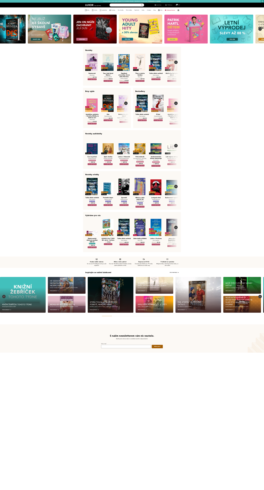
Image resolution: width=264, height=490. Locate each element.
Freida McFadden (158, 116)
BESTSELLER (89, 68)
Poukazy (113, 10)
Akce (161, 10)
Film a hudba (129, 10)
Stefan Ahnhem (171, 241)
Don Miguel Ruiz (137, 158)
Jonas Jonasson (124, 78)
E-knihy (95, 10)
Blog (155, 10)
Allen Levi (140, 76)
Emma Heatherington (124, 158)
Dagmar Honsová (92, 158)
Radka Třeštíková (121, 117)
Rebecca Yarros (108, 199)
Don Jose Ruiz (140, 159)
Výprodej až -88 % (154, 235)
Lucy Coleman (156, 240)
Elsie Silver (92, 75)
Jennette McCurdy (172, 76)
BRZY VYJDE (89, 111)
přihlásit (157, 346)
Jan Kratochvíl (172, 199)
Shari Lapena (156, 75)
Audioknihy (104, 10)
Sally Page (140, 240)
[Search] (141, 5)
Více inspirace (174, 272)
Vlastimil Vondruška (108, 158)
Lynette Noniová (156, 199)
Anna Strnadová (108, 76)
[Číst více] (49, 29)
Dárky (143, 10)
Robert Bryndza (108, 116)
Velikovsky (128, 117)
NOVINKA (88, 70)
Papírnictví (136, 10)
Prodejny (149, 10)
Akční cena (152, 233)
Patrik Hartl (92, 119)
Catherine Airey (124, 199)
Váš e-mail (103, 343)
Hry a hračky (120, 10)
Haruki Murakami (140, 201)
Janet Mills (143, 158)
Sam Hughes (156, 160)
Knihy (88, 10)
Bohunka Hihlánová (171, 158)
